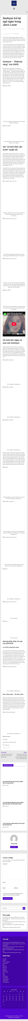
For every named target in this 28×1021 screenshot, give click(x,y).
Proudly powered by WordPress (12, 1015)
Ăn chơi (4, 960)
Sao (3, 973)
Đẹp (3, 964)
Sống (4, 974)
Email (4, 888)
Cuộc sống (5, 963)
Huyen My (6, 28)
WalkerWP (17, 1017)
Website (16, 888)
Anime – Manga (6, 961)
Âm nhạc (5, 958)
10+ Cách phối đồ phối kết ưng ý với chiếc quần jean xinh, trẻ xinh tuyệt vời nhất (13, 803)
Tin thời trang (5, 979)
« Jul (4, 1004)
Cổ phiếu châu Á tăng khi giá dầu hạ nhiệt (11, 927)
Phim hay (5, 970)
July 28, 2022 (6, 785)
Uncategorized (6, 982)
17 (3, 998)
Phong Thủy (5, 971)
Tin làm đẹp (5, 977)
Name (4, 882)
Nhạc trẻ (4, 969)
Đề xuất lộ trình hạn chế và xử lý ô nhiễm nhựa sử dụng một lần (13, 782)
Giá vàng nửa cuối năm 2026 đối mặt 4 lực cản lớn (13, 917)
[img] (14, 8)
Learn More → (14, 847)
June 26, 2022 (12, 28)
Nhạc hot (5, 966)
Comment (5, 863)
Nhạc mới (5, 967)
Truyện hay (5, 980)
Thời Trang (18, 28)
